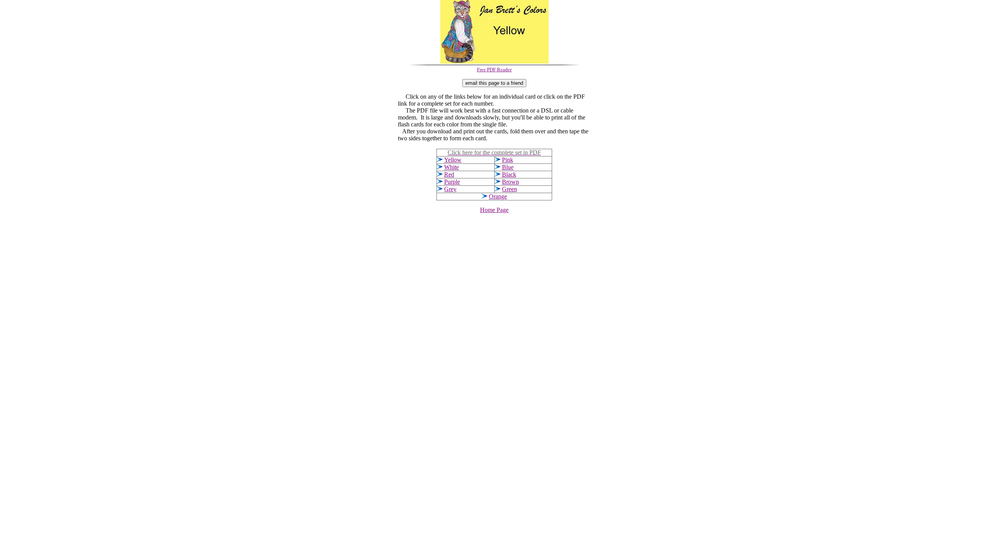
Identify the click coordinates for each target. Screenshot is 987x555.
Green (509, 189)
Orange (498, 196)
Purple (452, 181)
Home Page (494, 210)
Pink (507, 159)
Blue (508, 167)
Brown (510, 181)
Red (449, 174)
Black (509, 174)
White (451, 167)
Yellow (452, 159)
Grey (450, 189)
